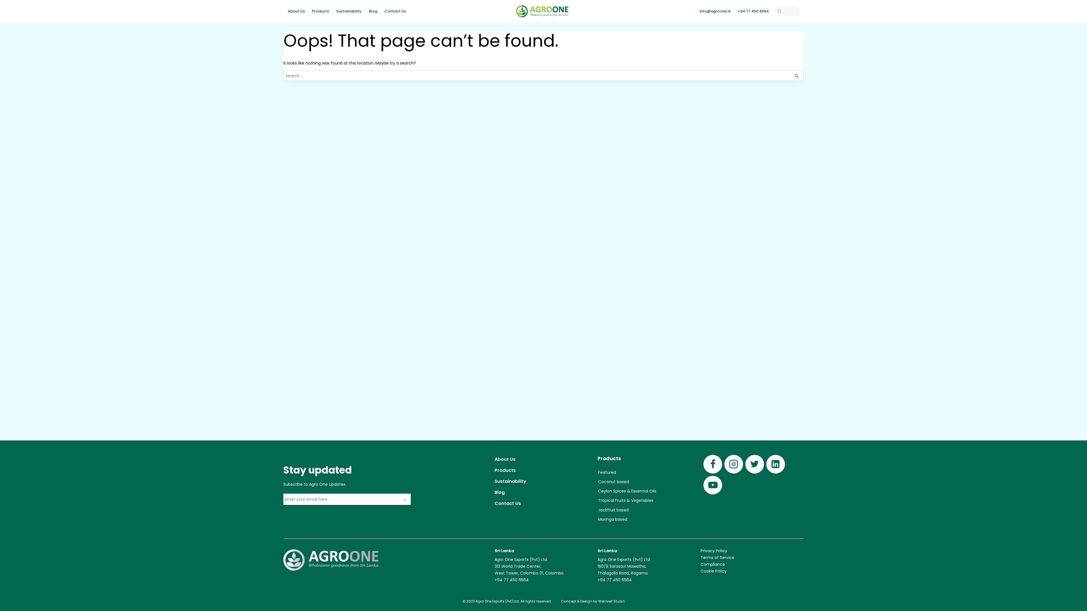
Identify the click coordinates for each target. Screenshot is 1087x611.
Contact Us (395, 11)
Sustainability (349, 11)
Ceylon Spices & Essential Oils (627, 491)
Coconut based (613, 482)
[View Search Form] (787, 11)
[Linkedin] (775, 464)
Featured (607, 472)
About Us (296, 11)
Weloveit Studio (611, 601)
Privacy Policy (714, 551)
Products (320, 11)
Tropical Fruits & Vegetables (625, 500)
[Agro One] (542, 11)
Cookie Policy (714, 571)
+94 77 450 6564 (753, 11)
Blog (373, 11)
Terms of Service (717, 557)
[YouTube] (712, 485)
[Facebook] (712, 464)
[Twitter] (754, 464)
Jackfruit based (613, 510)
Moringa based (612, 519)
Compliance (713, 564)
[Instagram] (733, 464)
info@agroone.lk (715, 11)
